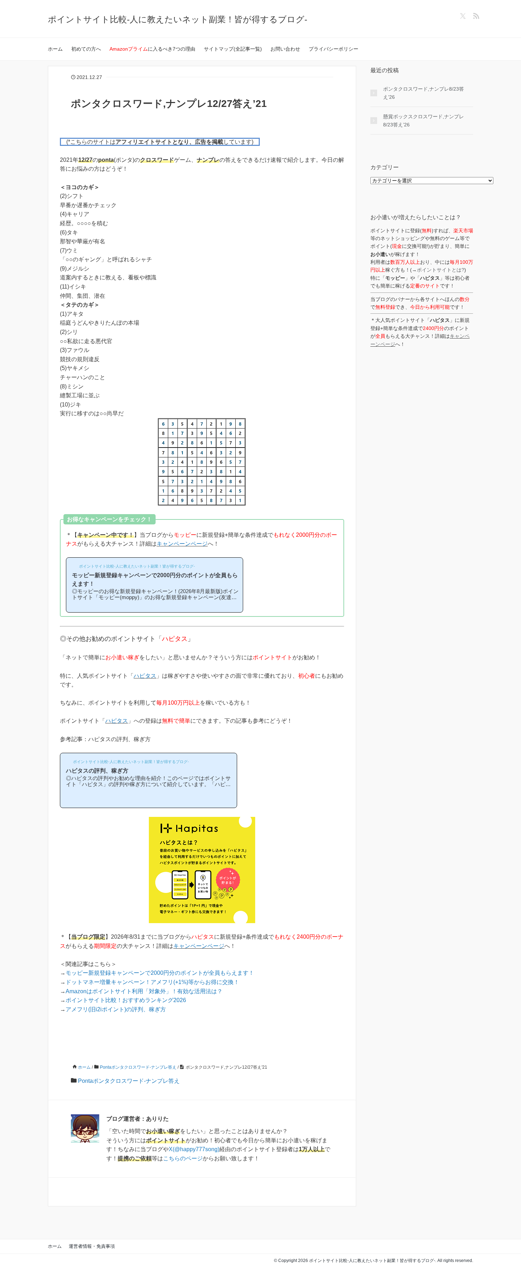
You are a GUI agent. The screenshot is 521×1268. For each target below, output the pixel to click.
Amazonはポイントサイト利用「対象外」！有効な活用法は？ (144, 991)
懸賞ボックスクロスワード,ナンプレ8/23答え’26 (423, 120)
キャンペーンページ (182, 544)
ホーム (55, 49)
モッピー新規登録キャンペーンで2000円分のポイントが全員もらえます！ (160, 973)
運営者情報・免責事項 (92, 1246)
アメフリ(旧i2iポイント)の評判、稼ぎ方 (116, 1009)
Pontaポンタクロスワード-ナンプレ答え (129, 1081)
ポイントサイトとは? (440, 270)
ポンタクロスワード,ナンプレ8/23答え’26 (423, 92)
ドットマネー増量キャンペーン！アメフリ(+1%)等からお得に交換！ (152, 982)
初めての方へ (86, 49)
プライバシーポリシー (333, 49)
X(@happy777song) (194, 1149)
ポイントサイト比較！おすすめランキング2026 (126, 1000)
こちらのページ (183, 1158)
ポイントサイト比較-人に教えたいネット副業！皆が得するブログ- (177, 19)
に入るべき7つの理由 (152, 49)
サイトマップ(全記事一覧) (233, 49)
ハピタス (145, 676)
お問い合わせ (285, 49)
